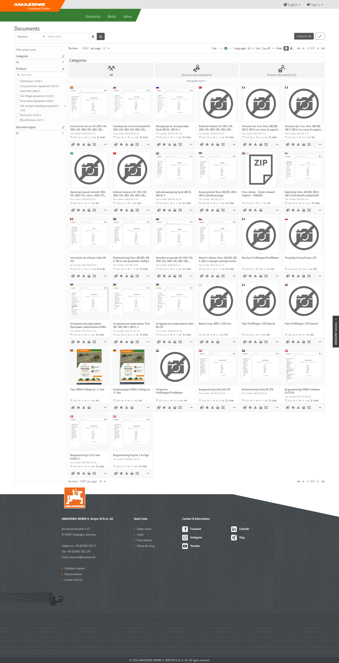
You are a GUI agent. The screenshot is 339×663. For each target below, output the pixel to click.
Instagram (196, 537)
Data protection (73, 574)
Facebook (195, 529)
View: (279, 48)
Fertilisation (30, 81)
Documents (93, 16)
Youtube (195, 546)
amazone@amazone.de (82, 557)
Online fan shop (146, 546)
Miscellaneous (31, 120)
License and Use (73, 579)
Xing (242, 537)
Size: (214, 48)
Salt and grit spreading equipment (39, 108)
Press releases (144, 540)
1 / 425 (311, 48)
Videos (127, 16)
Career (140, 534)
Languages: (240, 48)
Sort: (258, 48)
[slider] (225, 48)
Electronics (29, 115)
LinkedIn (244, 529)
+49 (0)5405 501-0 (85, 546)
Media (112, 16)
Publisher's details (75, 568)
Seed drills (29, 91)
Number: (73, 48)
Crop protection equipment (39, 86)
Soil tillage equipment (36, 96)
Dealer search (144, 529)
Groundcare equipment (36, 101)
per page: (96, 48)
